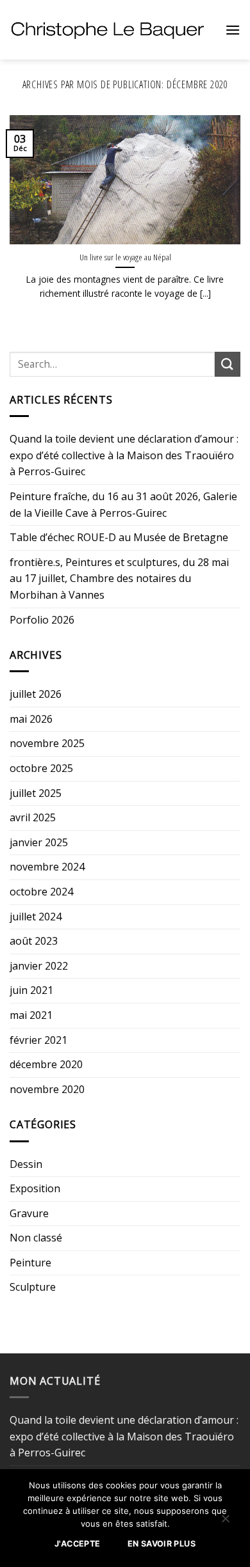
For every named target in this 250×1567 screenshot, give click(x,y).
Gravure (29, 1213)
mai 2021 (31, 1015)
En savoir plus (162, 1543)
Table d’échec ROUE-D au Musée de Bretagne (119, 537)
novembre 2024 (47, 867)
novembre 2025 (47, 743)
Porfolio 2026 (42, 620)
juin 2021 (31, 990)
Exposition (35, 1188)
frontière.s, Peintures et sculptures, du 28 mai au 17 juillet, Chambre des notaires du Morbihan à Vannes (119, 578)
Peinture (30, 1263)
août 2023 (34, 941)
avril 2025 (33, 817)
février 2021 (38, 1040)
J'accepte (77, 1543)
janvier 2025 (39, 842)
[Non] (225, 1521)
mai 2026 (31, 719)
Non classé (36, 1238)
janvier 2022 (39, 966)
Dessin (26, 1164)
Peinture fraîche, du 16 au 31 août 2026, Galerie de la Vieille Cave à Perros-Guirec (123, 504)
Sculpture (33, 1287)
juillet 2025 (36, 793)
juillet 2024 (36, 916)
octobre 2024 (41, 892)
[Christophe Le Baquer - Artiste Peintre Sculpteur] (108, 29)
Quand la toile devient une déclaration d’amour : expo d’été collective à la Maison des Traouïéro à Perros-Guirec (124, 455)
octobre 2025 (41, 768)
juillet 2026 (36, 694)
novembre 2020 (47, 1089)
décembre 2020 (46, 1064)
